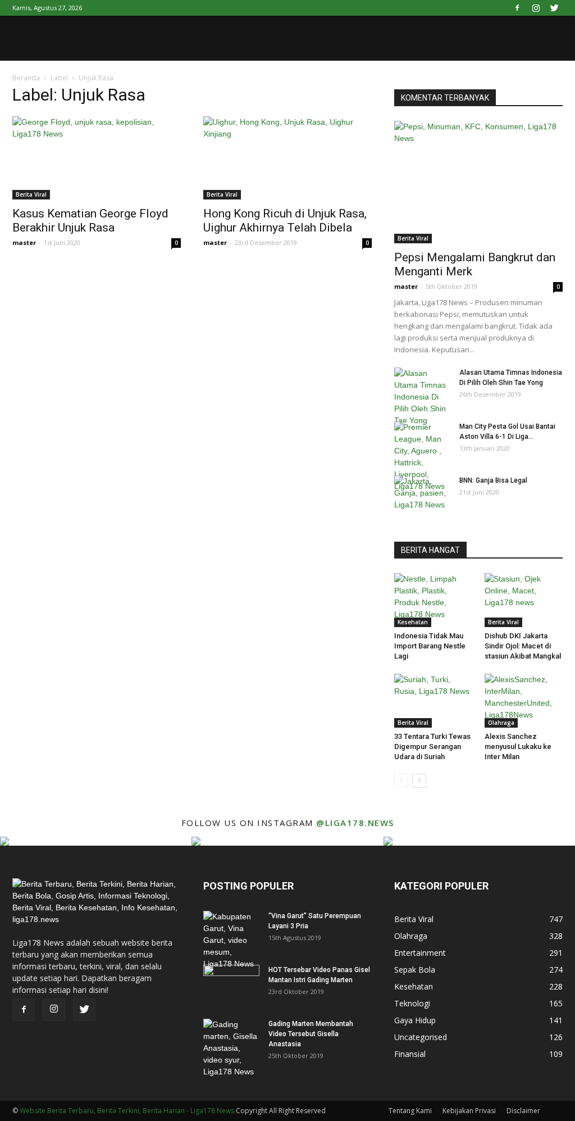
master (24, 242)
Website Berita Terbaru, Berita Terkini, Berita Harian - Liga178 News (127, 1110)
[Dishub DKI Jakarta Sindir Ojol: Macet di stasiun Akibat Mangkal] (524, 600)
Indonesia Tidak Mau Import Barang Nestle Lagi (430, 646)
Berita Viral (31, 194)
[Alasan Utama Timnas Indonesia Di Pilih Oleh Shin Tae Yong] (422, 396)
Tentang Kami (410, 1110)
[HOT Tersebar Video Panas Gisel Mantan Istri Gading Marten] (231, 984)
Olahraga (501, 723)
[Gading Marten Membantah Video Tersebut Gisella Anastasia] (231, 1048)
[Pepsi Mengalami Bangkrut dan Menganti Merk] (478, 182)
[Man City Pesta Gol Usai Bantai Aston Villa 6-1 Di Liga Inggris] (422, 456)
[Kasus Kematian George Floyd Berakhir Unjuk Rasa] (96, 157)
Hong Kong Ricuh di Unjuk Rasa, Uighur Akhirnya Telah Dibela (285, 220)
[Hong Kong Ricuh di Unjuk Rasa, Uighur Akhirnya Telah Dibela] (287, 157)
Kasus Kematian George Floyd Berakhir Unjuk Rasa (90, 220)
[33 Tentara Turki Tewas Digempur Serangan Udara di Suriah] (433, 701)
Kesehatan (413, 622)
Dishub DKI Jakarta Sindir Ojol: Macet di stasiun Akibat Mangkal (523, 646)
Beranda (26, 78)
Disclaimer (523, 1110)
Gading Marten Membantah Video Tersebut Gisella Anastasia (310, 1034)
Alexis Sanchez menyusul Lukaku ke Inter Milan (518, 746)
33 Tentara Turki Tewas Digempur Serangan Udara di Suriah (432, 746)
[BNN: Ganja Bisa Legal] (422, 495)
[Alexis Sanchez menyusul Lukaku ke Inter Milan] (524, 701)
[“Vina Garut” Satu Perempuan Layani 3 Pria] (231, 940)
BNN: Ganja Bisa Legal (493, 480)
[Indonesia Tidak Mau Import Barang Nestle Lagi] (433, 600)
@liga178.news (355, 822)
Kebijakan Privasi (469, 1110)
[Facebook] (517, 8)
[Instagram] (535, 8)
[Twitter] (554, 8)
